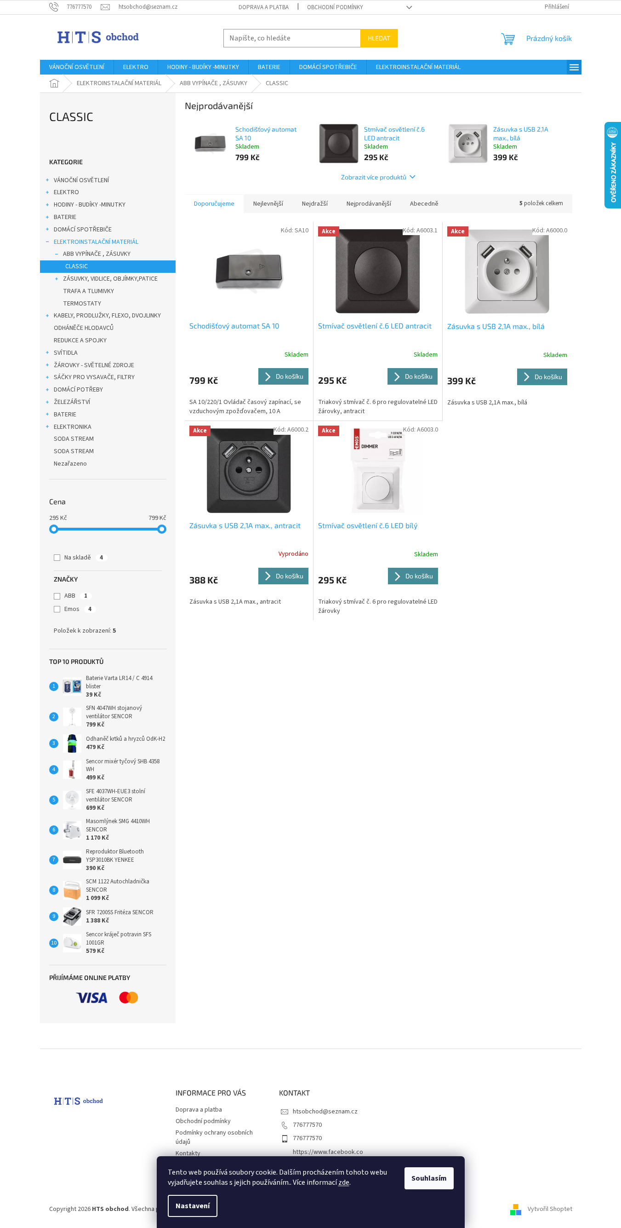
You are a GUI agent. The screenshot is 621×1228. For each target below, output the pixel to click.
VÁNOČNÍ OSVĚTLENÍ (81, 180)
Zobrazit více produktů (373, 177)
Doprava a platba (264, 7)
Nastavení (193, 1206)
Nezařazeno (70, 463)
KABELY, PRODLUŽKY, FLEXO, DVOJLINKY (107, 315)
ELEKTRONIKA (72, 427)
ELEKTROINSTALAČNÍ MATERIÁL (96, 242)
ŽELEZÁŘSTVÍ (72, 402)
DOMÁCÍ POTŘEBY (78, 389)
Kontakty (188, 1153)
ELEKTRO (66, 192)
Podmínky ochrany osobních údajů (214, 1137)
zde (343, 1182)
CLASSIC (76, 266)
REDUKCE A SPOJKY (80, 340)
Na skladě (83, 557)
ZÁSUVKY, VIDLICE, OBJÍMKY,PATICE (110, 278)
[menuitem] (77, 67)
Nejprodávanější (369, 203)
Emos (77, 609)
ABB (75, 595)
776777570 (307, 1125)
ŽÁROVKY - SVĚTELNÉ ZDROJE (94, 365)
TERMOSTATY (82, 303)
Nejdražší (315, 203)
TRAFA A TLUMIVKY (88, 291)
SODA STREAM (74, 439)
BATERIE (65, 217)
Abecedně (424, 203)
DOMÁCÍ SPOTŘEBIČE (83, 229)
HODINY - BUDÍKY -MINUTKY (89, 204)
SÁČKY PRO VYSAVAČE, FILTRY (94, 377)
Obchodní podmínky (335, 7)
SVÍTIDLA (66, 352)
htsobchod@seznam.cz (325, 1111)
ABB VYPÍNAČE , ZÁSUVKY (97, 254)
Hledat (379, 38)
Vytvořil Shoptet (550, 1209)
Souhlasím (429, 1178)
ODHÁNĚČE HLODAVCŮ (84, 328)
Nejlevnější (268, 203)
